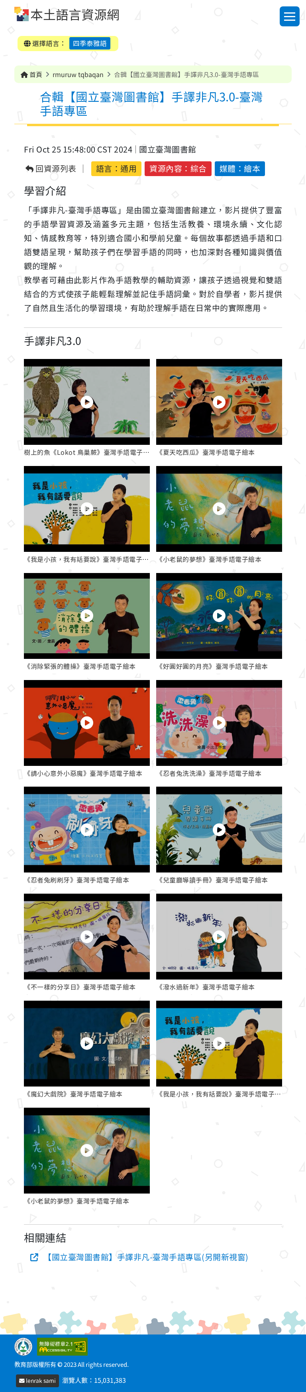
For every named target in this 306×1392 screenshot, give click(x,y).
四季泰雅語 (90, 43)
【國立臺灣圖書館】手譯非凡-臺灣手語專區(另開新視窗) (146, 1257)
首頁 (35, 74)
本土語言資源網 (75, 14)
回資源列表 (55, 169)
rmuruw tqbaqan (78, 74)
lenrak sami (40, 1380)
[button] (87, 409)
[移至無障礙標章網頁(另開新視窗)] (64, 1345)
